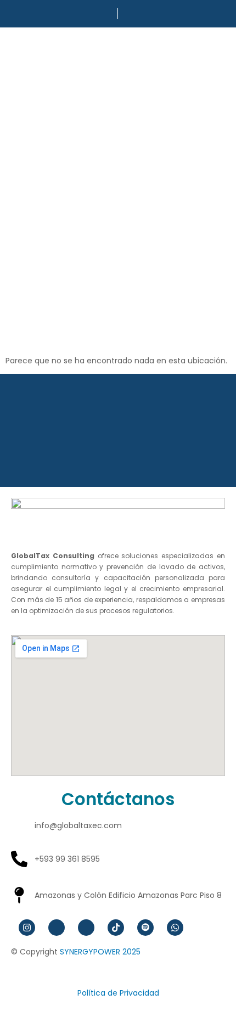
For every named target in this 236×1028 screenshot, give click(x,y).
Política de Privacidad (118, 992)
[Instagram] (27, 927)
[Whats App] (175, 927)
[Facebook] (56, 927)
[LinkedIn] (86, 927)
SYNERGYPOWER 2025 (100, 951)
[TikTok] (116, 927)
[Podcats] (145, 927)
